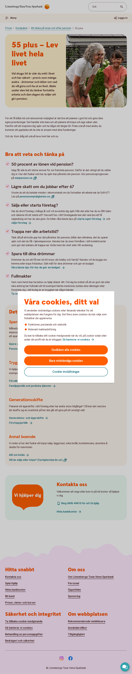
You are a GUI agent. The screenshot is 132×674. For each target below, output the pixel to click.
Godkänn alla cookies (66, 350)
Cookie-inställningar (66, 372)
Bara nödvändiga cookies (66, 361)
